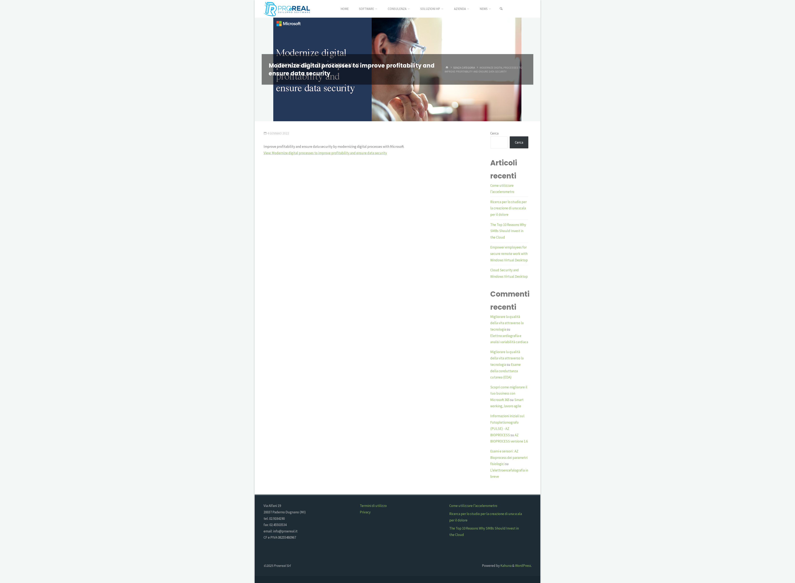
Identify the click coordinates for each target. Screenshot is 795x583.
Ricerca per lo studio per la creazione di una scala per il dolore (508, 208)
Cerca (494, 133)
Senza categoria (464, 67)
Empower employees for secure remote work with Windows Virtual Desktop (509, 253)
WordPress (523, 565)
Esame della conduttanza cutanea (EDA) (505, 370)
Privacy (365, 512)
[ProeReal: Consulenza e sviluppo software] (287, 8)
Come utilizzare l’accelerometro (473, 505)
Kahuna (506, 565)
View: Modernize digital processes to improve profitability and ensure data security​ (325, 153)
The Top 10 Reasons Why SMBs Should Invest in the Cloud (508, 231)
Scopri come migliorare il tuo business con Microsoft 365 (508, 393)
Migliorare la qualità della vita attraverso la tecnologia (507, 323)
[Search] (501, 9)
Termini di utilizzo (373, 505)
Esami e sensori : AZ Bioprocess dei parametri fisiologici (509, 457)
